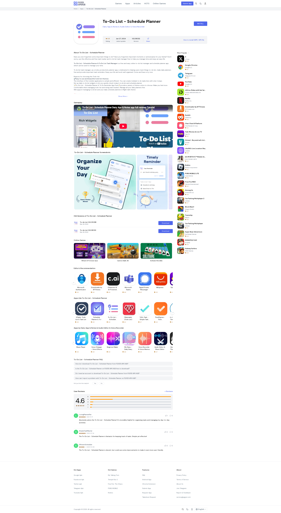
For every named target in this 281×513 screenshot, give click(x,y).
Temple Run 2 (113, 480)
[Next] (169, 182)
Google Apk (78, 475)
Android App (146, 480)
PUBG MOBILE (113, 488)
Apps (127, 3)
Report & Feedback (184, 493)
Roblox (110, 493)
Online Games (159, 3)
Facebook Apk (79, 480)
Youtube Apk (78, 493)
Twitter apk (78, 484)
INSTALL (200, 23)
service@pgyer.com (184, 497)
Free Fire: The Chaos (115, 484)
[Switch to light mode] (201, 3)
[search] (196, 3)
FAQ (143, 475)
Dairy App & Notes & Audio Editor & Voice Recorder (124, 27)
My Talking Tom (113, 475)
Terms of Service (183, 480)
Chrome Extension (149, 484)
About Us (180, 484)
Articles (137, 3)
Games (118, 3)
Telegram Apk (79, 488)
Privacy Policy (181, 475)
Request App (147, 493)
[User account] (205, 3)
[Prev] (78, 182)
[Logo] (79, 3)
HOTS (146, 3)
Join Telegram (181, 488)
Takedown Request (149, 497)
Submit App (187, 3)
